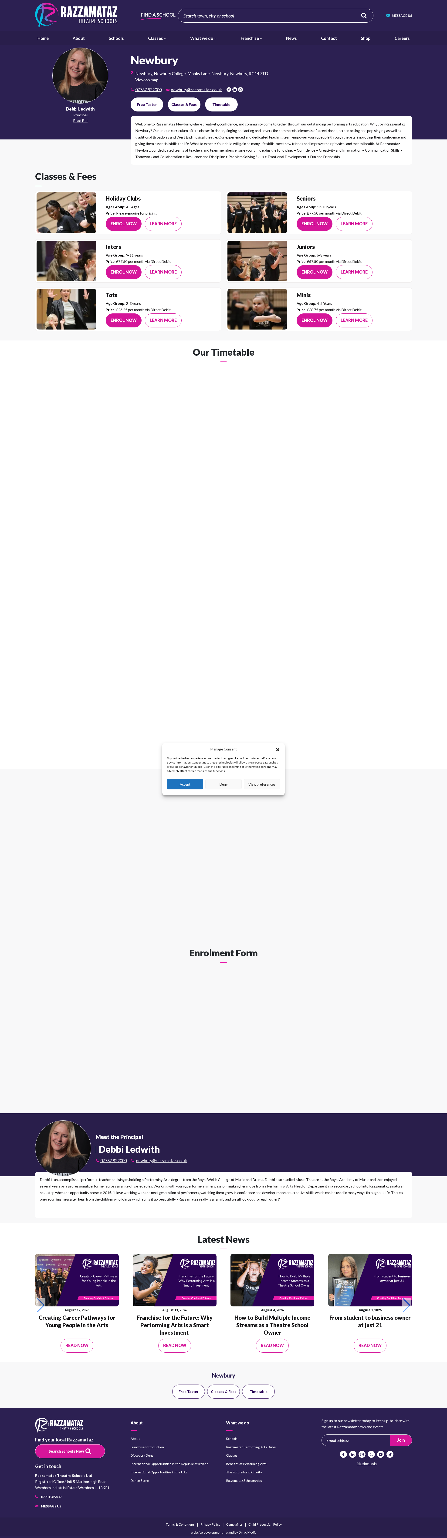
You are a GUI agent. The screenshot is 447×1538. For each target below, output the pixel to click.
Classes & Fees (184, 104)
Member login (367, 1463)
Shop (365, 38)
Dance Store (140, 1480)
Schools (364, 15)
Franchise (250, 38)
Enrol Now (124, 223)
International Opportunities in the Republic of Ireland (169, 1464)
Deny (223, 784)
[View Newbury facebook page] (229, 89)
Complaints (234, 1524)
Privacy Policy (210, 1524)
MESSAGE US (402, 15)
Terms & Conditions (180, 1524)
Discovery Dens (142, 1455)
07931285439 (51, 1497)
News (291, 38)
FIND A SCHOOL (158, 14)
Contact (329, 38)
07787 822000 (148, 89)
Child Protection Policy (265, 1524)
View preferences (261, 784)
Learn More (163, 223)
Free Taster (147, 104)
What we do (201, 38)
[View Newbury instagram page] (240, 89)
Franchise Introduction (147, 1447)
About (79, 38)
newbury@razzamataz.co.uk (196, 89)
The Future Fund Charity (244, 1472)
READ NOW (76, 1345)
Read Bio (80, 120)
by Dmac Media (223, 1532)
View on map (146, 79)
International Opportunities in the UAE (159, 1472)
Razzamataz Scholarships (244, 1480)
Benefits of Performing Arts (246, 1464)
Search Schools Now (66, 1451)
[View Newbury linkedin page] (234, 89)
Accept (185, 784)
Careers (402, 38)
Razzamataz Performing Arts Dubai (251, 1447)
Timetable (221, 104)
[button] (277, 749)
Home (43, 38)
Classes (155, 38)
